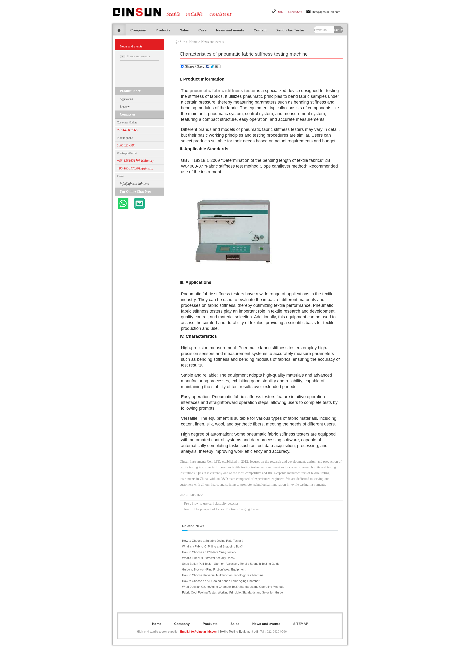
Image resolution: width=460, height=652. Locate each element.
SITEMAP (300, 624)
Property (125, 106)
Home (193, 42)
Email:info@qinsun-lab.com (199, 631)
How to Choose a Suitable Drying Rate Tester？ (213, 540)
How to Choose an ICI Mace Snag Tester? (209, 552)
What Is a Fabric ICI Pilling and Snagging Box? (212, 546)
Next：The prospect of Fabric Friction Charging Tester (221, 509)
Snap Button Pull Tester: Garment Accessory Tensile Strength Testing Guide (231, 563)
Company (138, 30)
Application (126, 99)
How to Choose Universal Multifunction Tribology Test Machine (223, 575)
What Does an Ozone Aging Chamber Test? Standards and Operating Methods (233, 586)
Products (162, 30)
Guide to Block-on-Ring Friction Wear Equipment (213, 569)
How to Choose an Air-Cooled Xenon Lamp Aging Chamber (220, 581)
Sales (184, 30)
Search (338, 30)
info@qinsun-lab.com (326, 12)
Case (202, 30)
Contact (260, 30)
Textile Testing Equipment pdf (239, 631)
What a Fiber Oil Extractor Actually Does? (208, 558)
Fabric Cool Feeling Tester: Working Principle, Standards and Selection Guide (232, 592)
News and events (230, 30)
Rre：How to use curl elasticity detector (211, 503)
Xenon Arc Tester (290, 30)
